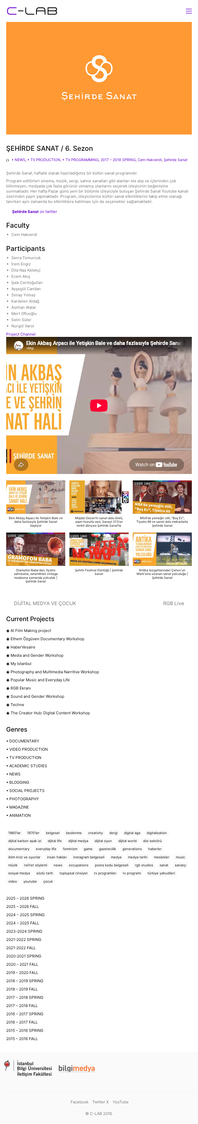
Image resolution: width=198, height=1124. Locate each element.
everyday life (46, 849)
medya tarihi (137, 857)
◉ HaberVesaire (20, 647)
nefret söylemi (35, 865)
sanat (164, 865)
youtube (30, 881)
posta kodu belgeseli (111, 865)
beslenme (74, 833)
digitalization (157, 833)
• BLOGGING (17, 782)
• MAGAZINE (17, 807)
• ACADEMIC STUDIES (26, 765)
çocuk (48, 881)
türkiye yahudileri (161, 873)
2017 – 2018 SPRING (118, 159)
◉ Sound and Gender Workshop (35, 696)
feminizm (70, 849)
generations (132, 849)
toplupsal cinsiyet (74, 873)
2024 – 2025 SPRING (25, 914)
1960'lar (14, 833)
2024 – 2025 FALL (22, 923)
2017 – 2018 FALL (22, 1005)
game (88, 849)
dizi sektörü (152, 841)
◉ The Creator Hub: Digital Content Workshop (48, 712)
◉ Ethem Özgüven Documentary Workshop (45, 638)
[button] (189, 11)
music (180, 857)
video (12, 881)
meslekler (161, 857)
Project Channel (21, 334)
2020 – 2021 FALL (22, 964)
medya (116, 857)
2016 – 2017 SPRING (24, 1013)
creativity (95, 833)
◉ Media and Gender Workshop (34, 655)
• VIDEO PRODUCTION (27, 749)
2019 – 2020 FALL (22, 972)
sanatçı (180, 865)
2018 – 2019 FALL (22, 989)
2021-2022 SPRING (23, 939)
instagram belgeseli (88, 857)
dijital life (55, 841)
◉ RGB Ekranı (18, 688)
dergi (113, 833)
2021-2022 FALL (21, 947)
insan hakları (57, 857)
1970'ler (33, 833)
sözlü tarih (44, 873)
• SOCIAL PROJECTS (25, 790)
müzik (13, 865)
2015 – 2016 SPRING (24, 1030)
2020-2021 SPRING (23, 956)
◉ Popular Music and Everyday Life (38, 679)
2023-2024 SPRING (24, 931)
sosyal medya (19, 873)
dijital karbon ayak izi (24, 841)
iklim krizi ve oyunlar (24, 857)
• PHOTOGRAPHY (22, 798)
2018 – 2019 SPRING (24, 980)
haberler (155, 849)
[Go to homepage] (32, 10)
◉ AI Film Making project (28, 630)
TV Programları (105, 873)
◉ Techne (15, 704)
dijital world (127, 841)
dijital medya (78, 841)
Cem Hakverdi (150, 159)
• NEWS (18, 159)
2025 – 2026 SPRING (25, 898)
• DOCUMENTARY (22, 741)
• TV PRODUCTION (43, 159)
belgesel (53, 833)
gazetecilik (107, 849)
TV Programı (132, 873)
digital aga (132, 833)
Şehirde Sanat (175, 159)
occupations (78, 865)
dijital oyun (103, 841)
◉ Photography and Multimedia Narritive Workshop (52, 671)
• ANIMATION (18, 815)
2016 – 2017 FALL (22, 1022)
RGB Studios (144, 865)
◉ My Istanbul (18, 663)
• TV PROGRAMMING (80, 159)
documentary (18, 849)
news (58, 865)
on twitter (34, 211)
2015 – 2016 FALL (22, 1038)
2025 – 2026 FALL (22, 906)
